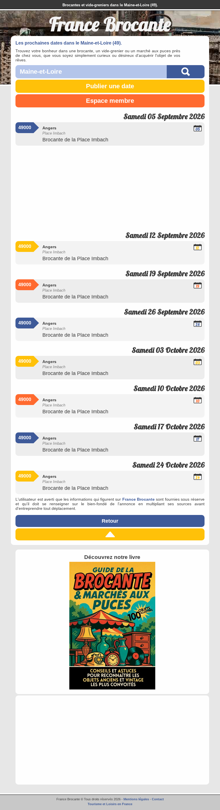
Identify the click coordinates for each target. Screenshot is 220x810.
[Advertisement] (109, 186)
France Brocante (138, 499)
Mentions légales (136, 799)
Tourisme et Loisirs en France (110, 804)
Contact (158, 799)
